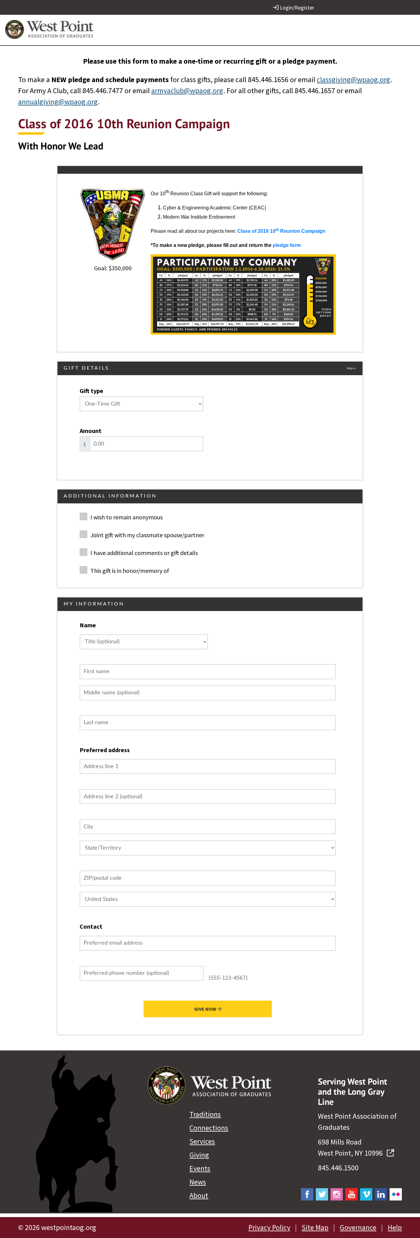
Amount (90, 431)
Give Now (205, 1009)
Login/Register (296, 7)
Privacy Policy (269, 1227)
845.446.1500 (338, 1168)
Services (202, 1141)
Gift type (91, 391)
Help (395, 1227)
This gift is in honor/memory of (129, 570)
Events (199, 1168)
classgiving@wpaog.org (353, 79)
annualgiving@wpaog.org (58, 101)
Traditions (205, 1114)
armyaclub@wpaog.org (187, 90)
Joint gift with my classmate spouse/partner (147, 535)
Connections (208, 1128)
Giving (199, 1155)
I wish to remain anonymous (126, 517)
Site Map (315, 1227)
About (198, 1195)
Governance (358, 1227)
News (197, 1182)
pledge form (287, 245)
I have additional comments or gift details (144, 553)
